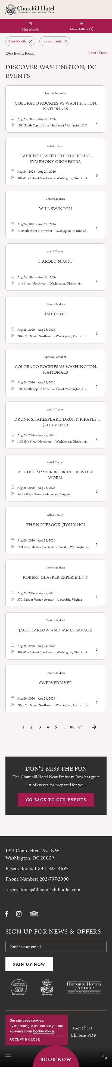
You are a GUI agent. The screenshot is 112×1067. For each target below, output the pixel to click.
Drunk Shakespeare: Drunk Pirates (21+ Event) (55, 422)
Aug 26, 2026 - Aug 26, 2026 (36, 698)
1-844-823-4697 (52, 868)
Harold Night (55, 261)
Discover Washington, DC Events (51, 71)
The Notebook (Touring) (55, 524)
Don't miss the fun (56, 768)
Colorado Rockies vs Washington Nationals (55, 106)
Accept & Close (25, 1039)
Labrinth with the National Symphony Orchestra (55, 158)
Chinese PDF (83, 1035)
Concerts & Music (55, 198)
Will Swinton (55, 208)
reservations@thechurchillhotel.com (42, 889)
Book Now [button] (56, 1059)
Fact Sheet (82, 1028)
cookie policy (43, 1031)
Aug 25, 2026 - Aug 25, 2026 (36, 329)
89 (80, 727)
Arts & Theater (55, 146)
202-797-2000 (54, 879)
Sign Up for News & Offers (53, 931)
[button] (56, 800)
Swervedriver (55, 682)
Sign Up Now (29, 964)
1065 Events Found (20, 53)
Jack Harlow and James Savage (55, 630)
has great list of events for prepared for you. (56, 781)
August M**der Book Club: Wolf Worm (55, 474)
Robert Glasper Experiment (55, 577)
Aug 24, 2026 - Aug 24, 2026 (36, 119)
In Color (55, 314)
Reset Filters (97, 52)
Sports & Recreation (55, 93)
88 (72, 727)
